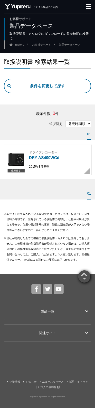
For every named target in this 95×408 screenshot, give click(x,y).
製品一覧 (47, 311)
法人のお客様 (48, 387)
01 (89, 134)
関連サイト (47, 333)
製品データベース (69, 44)
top (84, 278)
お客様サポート (41, 44)
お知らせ (31, 381)
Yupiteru (19, 44)
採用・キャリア (78, 381)
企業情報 (15, 381)
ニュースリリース (53, 381)
